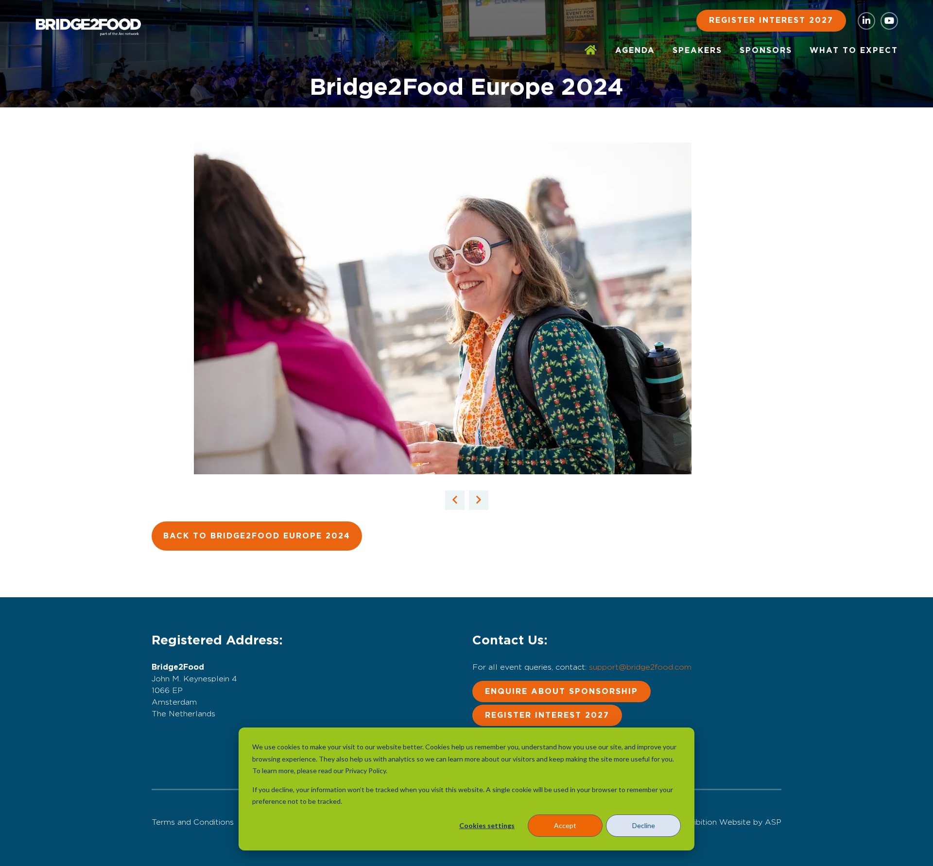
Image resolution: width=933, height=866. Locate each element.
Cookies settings (487, 825)
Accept (565, 825)
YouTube (889, 21)
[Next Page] (478, 500)
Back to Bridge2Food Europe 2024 (256, 536)
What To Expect (854, 50)
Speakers (697, 50)
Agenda (635, 50)
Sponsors (766, 50)
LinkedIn (866, 21)
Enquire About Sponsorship (561, 691)
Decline (643, 825)
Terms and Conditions (193, 822)
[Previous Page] (455, 500)
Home (591, 50)
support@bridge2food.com (640, 667)
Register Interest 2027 (771, 20)
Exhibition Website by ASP (730, 822)
